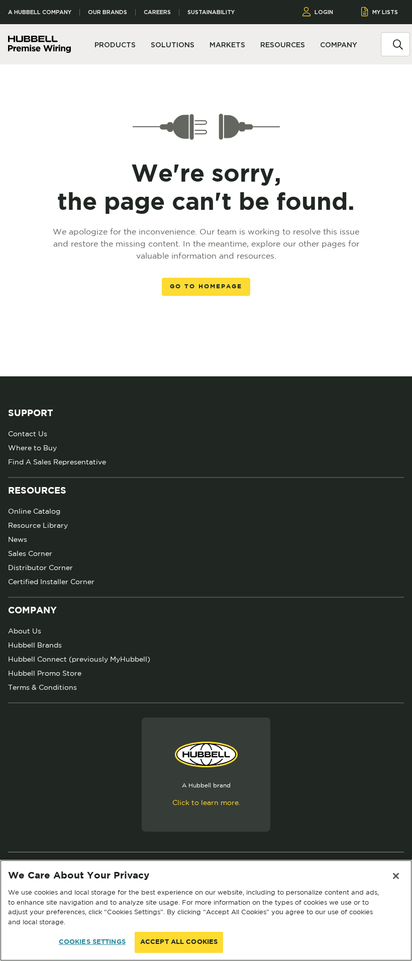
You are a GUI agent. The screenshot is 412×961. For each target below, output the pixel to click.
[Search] (398, 43)
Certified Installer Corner (51, 582)
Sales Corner (30, 553)
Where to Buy (32, 448)
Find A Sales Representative (57, 462)
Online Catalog (34, 511)
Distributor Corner (40, 568)
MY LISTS (385, 12)
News (17, 539)
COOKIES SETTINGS (92, 942)
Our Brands (107, 12)
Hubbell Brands (35, 645)
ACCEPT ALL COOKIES (179, 942)
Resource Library (38, 525)
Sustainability (211, 12)
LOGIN (324, 12)
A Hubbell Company (39, 12)
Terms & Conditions (42, 687)
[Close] (396, 876)
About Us (24, 631)
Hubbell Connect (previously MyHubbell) (79, 659)
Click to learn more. (206, 802)
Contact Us (27, 434)
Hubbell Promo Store (44, 673)
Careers (157, 12)
